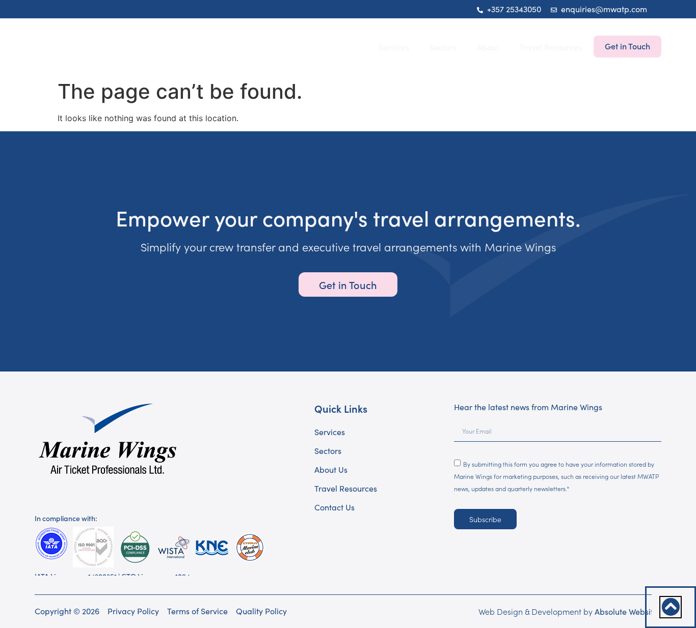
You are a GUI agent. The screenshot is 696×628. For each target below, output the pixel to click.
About (488, 46)
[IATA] (51, 543)
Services (394, 46)
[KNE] (211, 547)
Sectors (443, 46)
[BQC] (93, 547)
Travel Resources (550, 46)
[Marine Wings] (98, 46)
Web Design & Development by (569, 611)
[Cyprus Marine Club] (249, 547)
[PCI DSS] (135, 547)
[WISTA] (173, 547)
